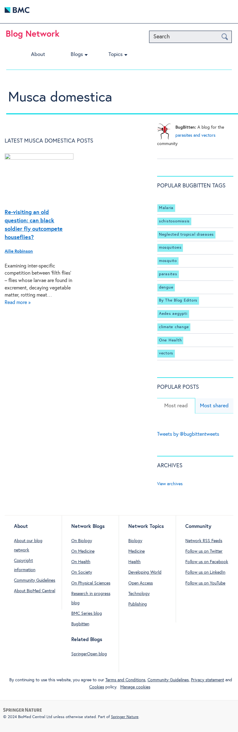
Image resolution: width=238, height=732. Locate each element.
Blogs (77, 54)
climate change (174, 327)
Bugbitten (80, 624)
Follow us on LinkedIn (205, 572)
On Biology (81, 541)
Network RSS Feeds (203, 541)
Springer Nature (125, 717)
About (38, 54)
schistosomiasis (174, 221)
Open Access (140, 583)
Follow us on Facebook (206, 562)
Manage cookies (135, 687)
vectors (166, 354)
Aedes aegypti (173, 314)
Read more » (18, 302)
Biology (135, 541)
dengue (166, 287)
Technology (139, 594)
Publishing (137, 604)
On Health (80, 562)
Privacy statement (207, 680)
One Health (170, 340)
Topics (115, 54)
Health (134, 562)
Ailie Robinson (19, 251)
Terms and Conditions (125, 680)
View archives (170, 484)
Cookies (96, 687)
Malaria (166, 208)
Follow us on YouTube (205, 583)
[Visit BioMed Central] (17, 11)
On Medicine (83, 551)
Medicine (136, 551)
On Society (81, 572)
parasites (168, 274)
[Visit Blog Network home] (33, 36)
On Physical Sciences (90, 583)
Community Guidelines (34, 580)
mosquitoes (170, 248)
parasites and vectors (195, 135)
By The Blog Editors (178, 300)
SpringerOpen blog (89, 654)
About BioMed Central (34, 591)
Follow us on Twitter (204, 551)
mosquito (168, 261)
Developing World (144, 572)
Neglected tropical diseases (186, 235)
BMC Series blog (86, 613)
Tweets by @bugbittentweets (188, 434)
